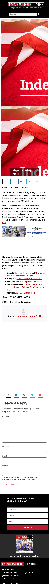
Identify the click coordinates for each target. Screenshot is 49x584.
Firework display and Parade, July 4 (30, 281)
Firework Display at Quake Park (29, 279)
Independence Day (15, 195)
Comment (7, 416)
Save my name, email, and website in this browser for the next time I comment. (20, 478)
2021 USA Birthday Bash (25, 293)
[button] (5, 181)
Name (5, 447)
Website (6, 466)
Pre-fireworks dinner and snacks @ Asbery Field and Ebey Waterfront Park (25, 287)
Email (5, 456)
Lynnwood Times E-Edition (24, 556)
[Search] (38, 14)
